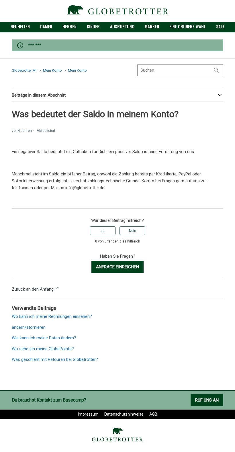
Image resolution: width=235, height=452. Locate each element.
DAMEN (46, 26)
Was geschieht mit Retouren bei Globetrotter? (55, 359)
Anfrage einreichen (117, 266)
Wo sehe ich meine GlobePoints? (43, 348)
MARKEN (152, 26)
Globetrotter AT (24, 70)
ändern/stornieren (29, 327)
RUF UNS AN (207, 400)
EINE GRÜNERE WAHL (187, 26)
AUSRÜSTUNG (122, 26)
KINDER (93, 26)
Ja (103, 231)
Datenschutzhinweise (124, 414)
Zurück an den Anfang (33, 289)
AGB (153, 414)
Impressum (88, 414)
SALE (220, 26)
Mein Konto (52, 70)
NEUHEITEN (20, 26)
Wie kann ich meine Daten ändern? (44, 338)
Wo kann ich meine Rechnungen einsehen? (52, 316)
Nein (132, 231)
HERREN (69, 26)
